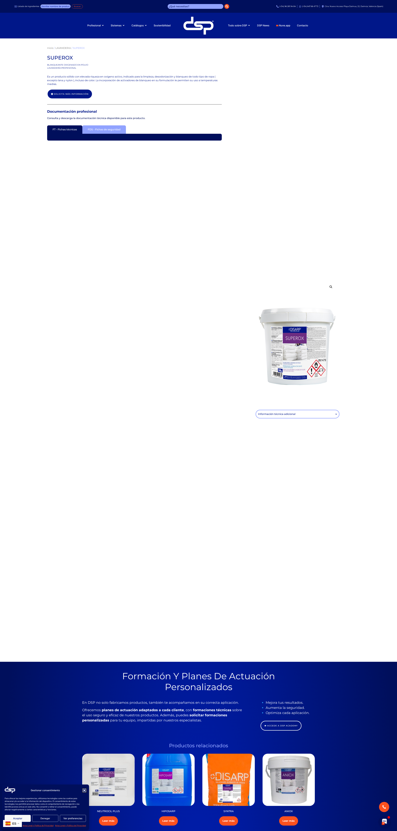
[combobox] (195, 6)
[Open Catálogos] (146, 25)
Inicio (50, 48)
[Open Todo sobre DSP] (249, 25)
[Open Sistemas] (123, 25)
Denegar (45, 818)
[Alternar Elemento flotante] (384, 821)
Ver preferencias (72, 818)
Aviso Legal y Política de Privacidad (38, 825)
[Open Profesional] (103, 25)
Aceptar (17, 818)
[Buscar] (227, 6)
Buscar (77, 6)
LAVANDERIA (63, 48)
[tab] (64, 129)
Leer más (108, 820)
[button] (84, 790)
